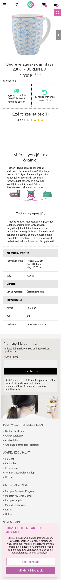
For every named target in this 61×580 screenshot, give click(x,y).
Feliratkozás (30, 371)
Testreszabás (30, 561)
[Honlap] (30, 4)
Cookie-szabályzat (38, 552)
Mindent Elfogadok (30, 570)
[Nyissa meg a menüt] (4, 4)
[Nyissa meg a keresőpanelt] (17, 4)
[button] (2, 35)
